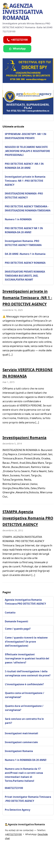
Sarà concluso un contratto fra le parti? (24, 720)
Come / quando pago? (17, 628)
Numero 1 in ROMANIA (18, 219)
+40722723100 (13, 834)
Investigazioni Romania (24, 437)
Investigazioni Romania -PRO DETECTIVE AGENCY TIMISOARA (23, 243)
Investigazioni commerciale (21, 742)
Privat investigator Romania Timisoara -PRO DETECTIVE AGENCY (28, 798)
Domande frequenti (16, 621)
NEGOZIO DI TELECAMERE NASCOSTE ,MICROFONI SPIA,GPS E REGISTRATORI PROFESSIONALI (27, 151)
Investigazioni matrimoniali (21, 733)
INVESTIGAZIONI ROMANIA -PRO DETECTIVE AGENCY (24, 195)
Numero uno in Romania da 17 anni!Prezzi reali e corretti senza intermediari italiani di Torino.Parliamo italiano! (24, 774)
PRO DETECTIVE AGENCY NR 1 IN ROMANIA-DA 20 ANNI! (24, 230)
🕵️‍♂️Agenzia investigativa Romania (22, 11)
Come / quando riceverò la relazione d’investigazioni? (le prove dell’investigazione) (26, 641)
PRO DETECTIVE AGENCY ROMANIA (25, 262)
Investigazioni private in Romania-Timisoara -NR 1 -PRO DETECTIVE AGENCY (25, 180)
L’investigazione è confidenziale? (24, 684)
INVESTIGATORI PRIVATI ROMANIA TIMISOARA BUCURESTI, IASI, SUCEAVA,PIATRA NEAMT (25, 275)
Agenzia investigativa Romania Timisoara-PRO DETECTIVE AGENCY (25, 601)
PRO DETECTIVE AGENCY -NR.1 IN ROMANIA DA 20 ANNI (24, 165)
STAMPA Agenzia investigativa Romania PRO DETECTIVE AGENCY (27, 518)
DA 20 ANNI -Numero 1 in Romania (25, 253)
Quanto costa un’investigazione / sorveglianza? (24, 695)
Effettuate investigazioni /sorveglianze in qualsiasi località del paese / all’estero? (27, 658)
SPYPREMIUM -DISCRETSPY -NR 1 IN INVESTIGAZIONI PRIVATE (25, 136)
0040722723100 (14, 787)
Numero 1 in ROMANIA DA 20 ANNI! (25, 759)
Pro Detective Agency (17, 809)
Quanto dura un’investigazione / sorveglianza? (24, 708)
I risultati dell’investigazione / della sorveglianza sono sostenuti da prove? (27, 673)
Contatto (10, 612)
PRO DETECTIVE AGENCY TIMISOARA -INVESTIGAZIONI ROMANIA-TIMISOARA (27, 208)
